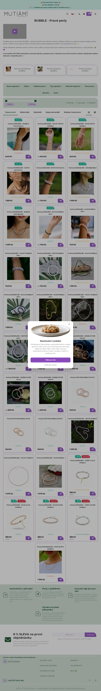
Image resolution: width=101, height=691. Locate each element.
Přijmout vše (50, 360)
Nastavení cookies (50, 365)
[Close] (69, 324)
